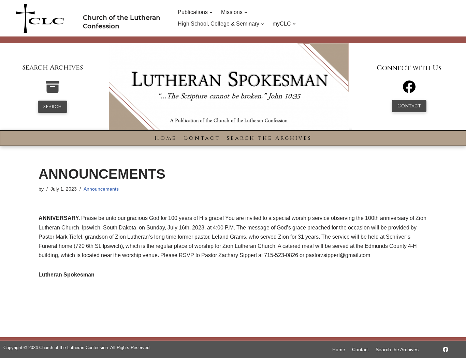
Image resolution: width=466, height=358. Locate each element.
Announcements (101, 189)
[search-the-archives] (52, 90)
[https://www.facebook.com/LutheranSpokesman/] (445, 350)
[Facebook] (409, 90)
